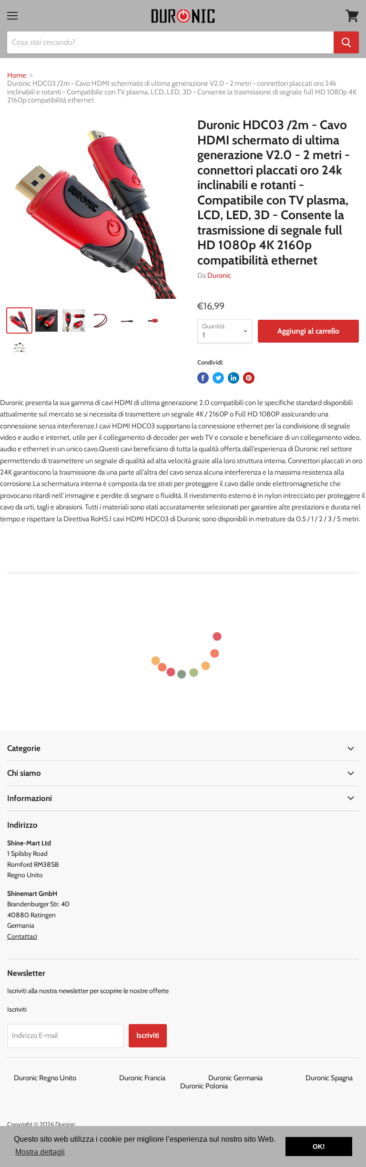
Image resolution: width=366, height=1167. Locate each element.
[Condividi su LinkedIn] (233, 378)
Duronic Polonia (204, 1086)
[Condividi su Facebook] (203, 378)
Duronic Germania (256, 1078)
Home (16, 75)
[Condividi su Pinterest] (248, 378)
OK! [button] (319, 1146)
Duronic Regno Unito (66, 1078)
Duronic (219, 275)
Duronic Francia (163, 1078)
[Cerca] (346, 42)
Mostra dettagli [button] (40, 1152)
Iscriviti (147, 1035)
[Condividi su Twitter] (218, 378)
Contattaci (22, 936)
